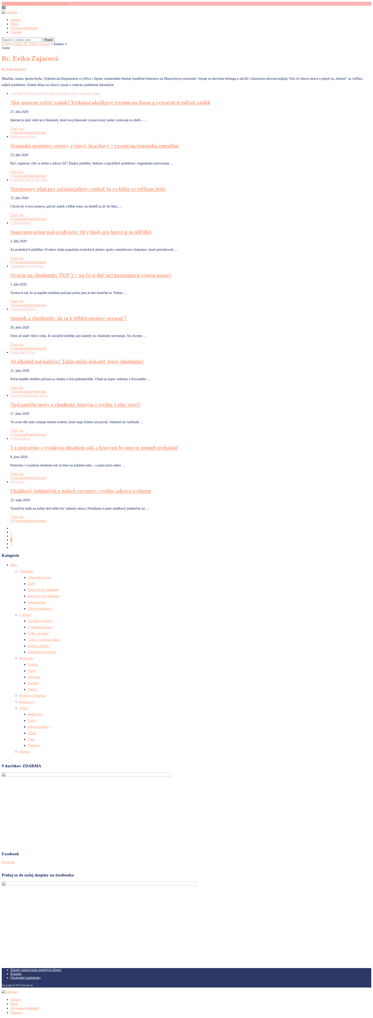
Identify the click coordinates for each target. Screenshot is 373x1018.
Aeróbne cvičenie (40, 621)
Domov (15, 20)
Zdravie (24, 751)
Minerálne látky (38, 727)
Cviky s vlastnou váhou (44, 639)
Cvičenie (25, 615)
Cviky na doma (38, 633)
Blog (13, 24)
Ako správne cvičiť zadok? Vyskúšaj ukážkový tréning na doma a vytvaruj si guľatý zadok (110, 102)
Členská (16, 32)
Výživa (24, 708)
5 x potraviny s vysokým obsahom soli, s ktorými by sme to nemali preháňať (94, 447)
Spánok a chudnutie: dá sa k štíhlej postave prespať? (68, 318)
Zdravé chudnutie (40, 608)
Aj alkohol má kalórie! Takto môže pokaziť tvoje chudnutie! (77, 361)
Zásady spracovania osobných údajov (36, 970)
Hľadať (48, 39)
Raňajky (33, 683)
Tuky (31, 739)
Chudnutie (26, 571)
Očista (32, 733)
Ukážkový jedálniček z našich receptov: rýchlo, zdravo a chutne (80, 491)
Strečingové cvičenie (42, 652)
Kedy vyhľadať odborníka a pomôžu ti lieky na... (35, 3)
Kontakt (15, 974)
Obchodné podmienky (25, 978)
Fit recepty (26, 658)
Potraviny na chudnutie (43, 590)
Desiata (33, 664)
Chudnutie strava (39, 577)
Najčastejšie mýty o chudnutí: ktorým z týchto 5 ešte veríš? (75, 404)
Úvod (5, 44)
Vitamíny (34, 745)
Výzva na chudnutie (24, 28)
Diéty (31, 584)
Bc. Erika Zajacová (14, 69)
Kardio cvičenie (38, 646)
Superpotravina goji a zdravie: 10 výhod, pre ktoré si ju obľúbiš (81, 232)
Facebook (8, 862)
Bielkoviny (35, 714)
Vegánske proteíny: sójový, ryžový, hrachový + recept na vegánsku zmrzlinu (94, 145)
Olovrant (34, 677)
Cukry (32, 720)
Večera (32, 689)
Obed (31, 671)
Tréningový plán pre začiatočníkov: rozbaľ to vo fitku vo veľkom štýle (88, 189)
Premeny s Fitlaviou (32, 695)
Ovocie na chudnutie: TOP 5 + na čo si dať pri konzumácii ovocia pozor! (90, 275)
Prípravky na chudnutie (43, 596)
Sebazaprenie (37, 602)
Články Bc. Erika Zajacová (31, 44)
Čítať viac (17, 129)
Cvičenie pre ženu (40, 627)
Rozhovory (26, 702)
